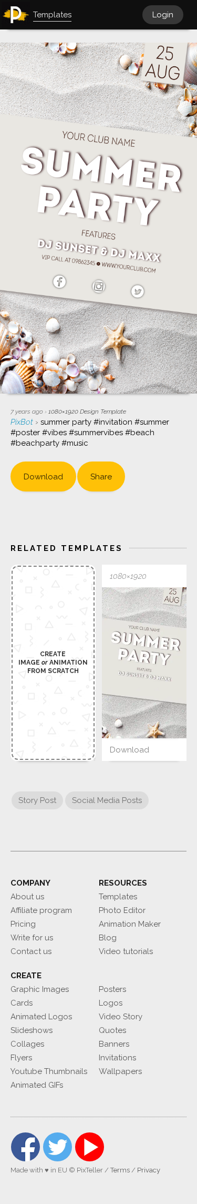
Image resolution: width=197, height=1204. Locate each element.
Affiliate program (41, 910)
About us (27, 896)
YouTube (89, 1146)
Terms (120, 1170)
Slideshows (32, 1030)
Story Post (37, 800)
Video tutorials (126, 951)
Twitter (57, 1146)
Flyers (21, 1057)
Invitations (117, 1057)
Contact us (31, 951)
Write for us (32, 937)
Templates (118, 896)
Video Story (120, 1016)
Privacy (148, 1170)
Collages (27, 1044)
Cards (22, 1003)
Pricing (23, 924)
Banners (114, 1044)
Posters (112, 989)
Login (162, 14)
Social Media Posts (107, 800)
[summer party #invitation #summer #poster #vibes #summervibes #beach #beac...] (144, 662)
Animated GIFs (37, 1085)
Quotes (112, 1030)
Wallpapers (120, 1071)
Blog (108, 937)
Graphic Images (40, 989)
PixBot (23, 422)
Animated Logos (41, 1016)
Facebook (25, 1146)
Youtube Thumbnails (49, 1071)
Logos (110, 1003)
